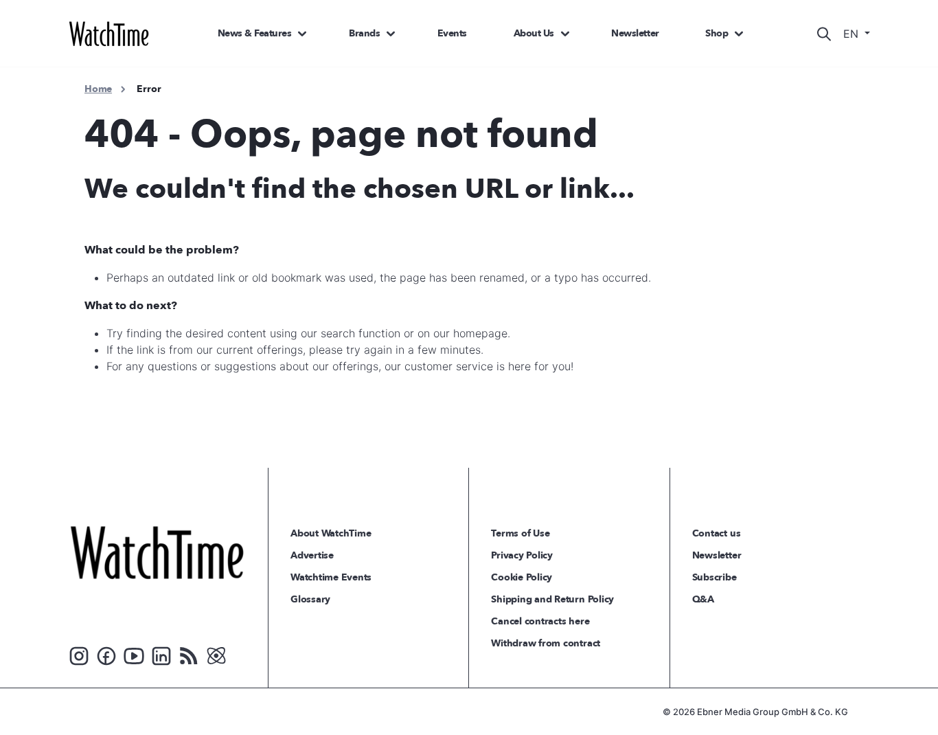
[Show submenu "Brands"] (390, 33)
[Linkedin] (161, 655)
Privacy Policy (522, 555)
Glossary (310, 599)
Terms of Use (520, 533)
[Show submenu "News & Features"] (302, 33)
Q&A (703, 599)
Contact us (716, 533)
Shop (716, 33)
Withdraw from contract (545, 643)
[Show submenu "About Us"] (565, 33)
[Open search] (824, 34)
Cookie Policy (521, 577)
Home (98, 88)
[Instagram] (79, 655)
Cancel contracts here (540, 621)
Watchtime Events (330, 577)
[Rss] (189, 655)
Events (452, 33)
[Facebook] (106, 655)
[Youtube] (134, 655)
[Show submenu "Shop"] (738, 33)
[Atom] (216, 655)
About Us (534, 33)
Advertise (312, 555)
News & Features (255, 33)
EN (852, 34)
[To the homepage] (157, 552)
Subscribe (714, 577)
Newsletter (635, 33)
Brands (364, 33)
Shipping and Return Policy (552, 599)
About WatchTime (330, 533)
